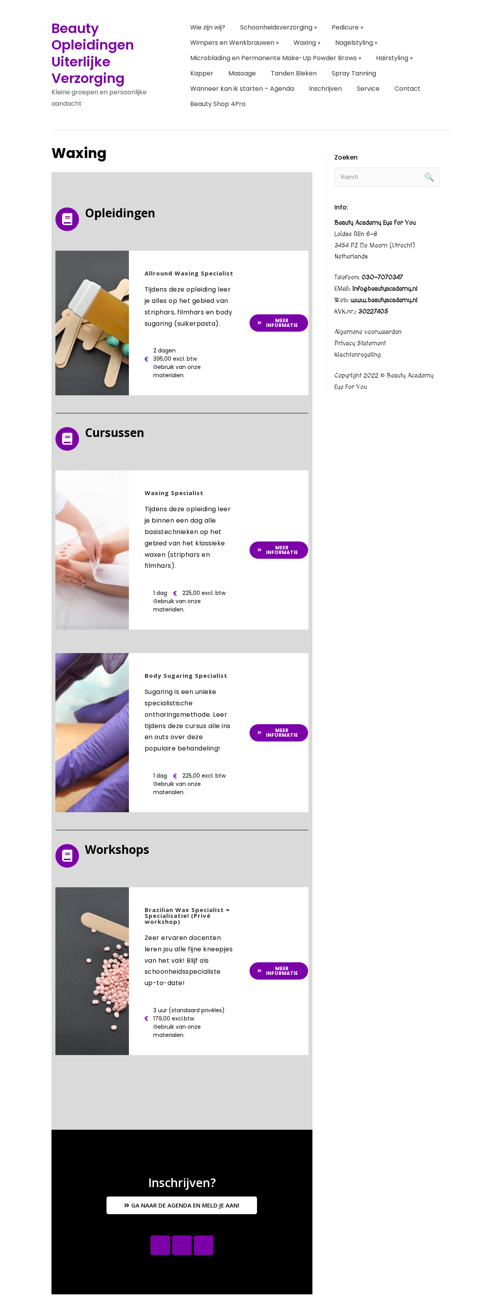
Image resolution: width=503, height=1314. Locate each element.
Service (368, 88)
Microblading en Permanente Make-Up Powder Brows (275, 57)
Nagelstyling (356, 42)
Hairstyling (394, 57)
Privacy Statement (360, 343)
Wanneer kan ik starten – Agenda (242, 88)
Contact (407, 88)
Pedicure (347, 27)
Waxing (307, 42)
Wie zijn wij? (207, 27)
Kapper (201, 73)
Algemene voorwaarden (368, 332)
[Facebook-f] (160, 1245)
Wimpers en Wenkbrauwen (234, 42)
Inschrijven (325, 88)
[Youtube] (203, 1245)
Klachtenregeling (357, 354)
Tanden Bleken (294, 73)
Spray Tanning (354, 73)
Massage (242, 73)
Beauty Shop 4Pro (218, 103)
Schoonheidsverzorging (278, 27)
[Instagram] (182, 1245)
